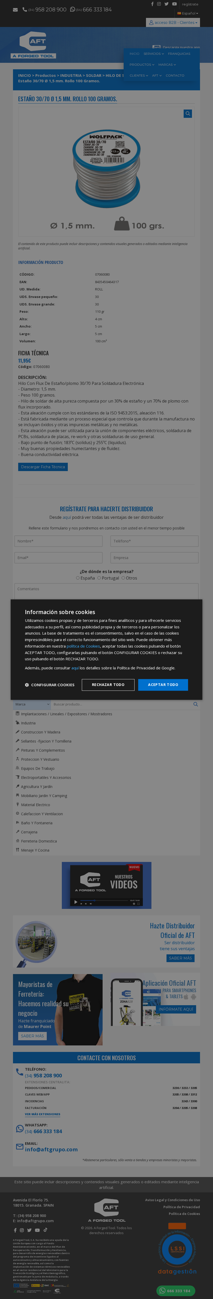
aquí (75, 668)
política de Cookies (83, 646)
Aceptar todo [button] (163, 684)
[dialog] (106, 649)
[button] (50, 685)
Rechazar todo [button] (108, 684)
